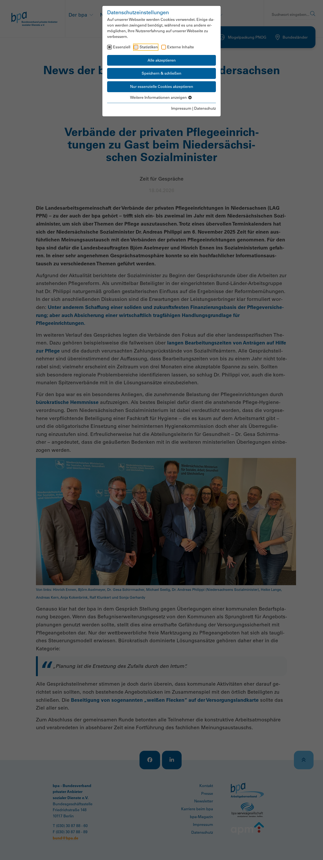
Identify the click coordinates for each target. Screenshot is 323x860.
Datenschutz (205, 108)
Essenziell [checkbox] (121, 47)
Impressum (181, 108)
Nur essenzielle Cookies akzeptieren (161, 86)
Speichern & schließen (161, 73)
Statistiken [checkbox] (149, 47)
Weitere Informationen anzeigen (159, 97)
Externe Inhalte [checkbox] (180, 47)
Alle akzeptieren (162, 60)
